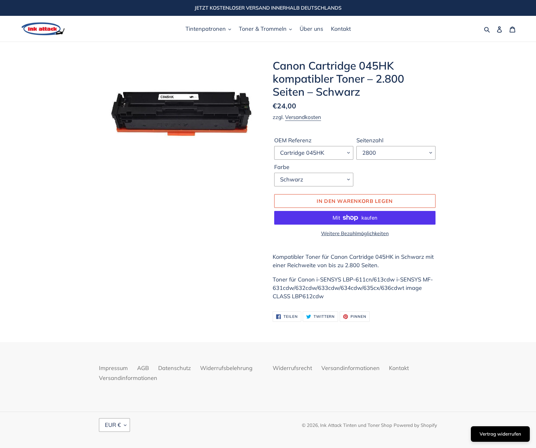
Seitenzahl (369, 140)
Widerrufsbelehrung (226, 368)
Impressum (113, 368)
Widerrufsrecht (292, 368)
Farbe (281, 167)
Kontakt (399, 368)
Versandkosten (303, 117)
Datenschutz (174, 368)
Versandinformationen (128, 378)
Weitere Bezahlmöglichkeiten (355, 233)
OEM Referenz (292, 140)
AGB (143, 368)
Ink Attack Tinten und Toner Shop (356, 425)
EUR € (113, 424)
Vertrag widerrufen (500, 434)
